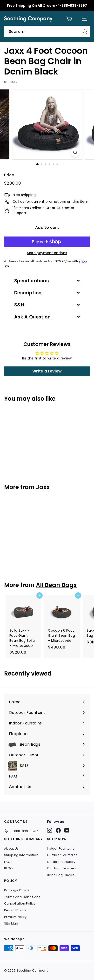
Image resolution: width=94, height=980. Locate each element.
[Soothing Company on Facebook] (58, 830)
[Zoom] (75, 152)
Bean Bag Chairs (60, 875)
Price (9, 174)
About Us (11, 848)
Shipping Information (21, 855)
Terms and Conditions (22, 897)
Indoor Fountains (60, 848)
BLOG (8, 868)
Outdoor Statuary (61, 861)
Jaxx (43, 487)
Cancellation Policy (20, 903)
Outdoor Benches (61, 868)
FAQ (7, 861)
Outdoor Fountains (62, 855)
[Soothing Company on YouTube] (66, 830)
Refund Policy (15, 910)
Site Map (11, 923)
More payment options (47, 252)
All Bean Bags (56, 585)
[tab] (47, 281)
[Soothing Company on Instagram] (49, 830)
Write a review (47, 371)
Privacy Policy (15, 916)
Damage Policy (16, 890)
